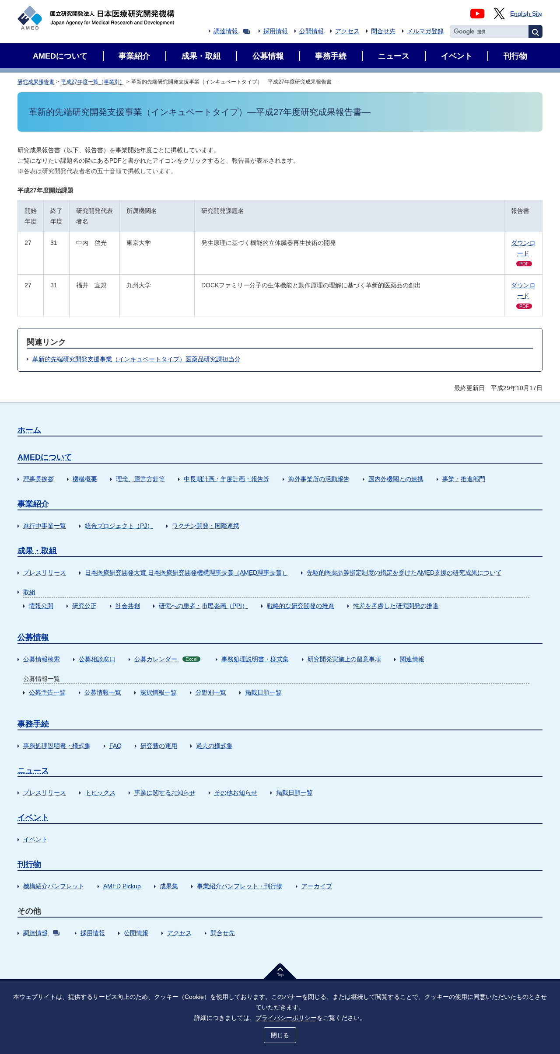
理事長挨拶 (38, 478)
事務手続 (33, 723)
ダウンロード (523, 252)
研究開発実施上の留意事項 (344, 659)
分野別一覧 (211, 692)
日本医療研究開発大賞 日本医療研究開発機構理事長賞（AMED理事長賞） (186, 572)
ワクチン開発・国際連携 (205, 525)
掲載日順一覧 (263, 692)
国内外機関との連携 (396, 478)
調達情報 (226, 31)
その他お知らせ (235, 792)
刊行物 (29, 864)
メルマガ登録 (425, 31)
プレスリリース (44, 572)
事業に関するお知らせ (165, 792)
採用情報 (275, 31)
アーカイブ (316, 886)
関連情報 (412, 659)
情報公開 (41, 605)
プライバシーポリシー (286, 1017)
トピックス (100, 792)
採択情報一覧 (158, 692)
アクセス (347, 31)
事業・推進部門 (463, 478)
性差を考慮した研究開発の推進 (396, 605)
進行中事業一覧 (44, 525)
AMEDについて (45, 457)
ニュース (33, 770)
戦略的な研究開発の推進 (300, 605)
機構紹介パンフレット (53, 886)
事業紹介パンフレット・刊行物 (240, 886)
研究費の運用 (158, 745)
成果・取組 (37, 550)
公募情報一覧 (102, 692)
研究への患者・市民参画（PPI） (203, 605)
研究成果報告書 (36, 82)
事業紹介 (33, 503)
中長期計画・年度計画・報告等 (227, 478)
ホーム (29, 430)
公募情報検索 (41, 659)
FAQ (115, 745)
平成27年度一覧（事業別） (93, 82)
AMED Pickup (122, 886)
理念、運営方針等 (140, 478)
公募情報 (33, 637)
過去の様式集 (214, 745)
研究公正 (84, 605)
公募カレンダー (165, 659)
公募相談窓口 (97, 659)
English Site (526, 13)
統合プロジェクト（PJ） (119, 525)
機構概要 (85, 478)
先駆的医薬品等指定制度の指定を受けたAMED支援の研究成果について (404, 572)
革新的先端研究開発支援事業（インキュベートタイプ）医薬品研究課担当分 (136, 359)
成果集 (169, 886)
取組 (29, 592)
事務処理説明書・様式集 (255, 659)
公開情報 (311, 31)
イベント (33, 817)
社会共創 (128, 605)
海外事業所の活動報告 (319, 478)
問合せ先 (383, 31)
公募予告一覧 (47, 692)
